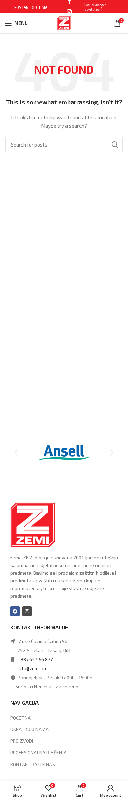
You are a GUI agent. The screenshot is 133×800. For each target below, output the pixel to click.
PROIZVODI (21, 741)
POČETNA (20, 718)
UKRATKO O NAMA (29, 729)
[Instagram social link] (69, 11)
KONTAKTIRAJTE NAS (32, 764)
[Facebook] (15, 611)
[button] (16, 452)
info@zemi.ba (32, 668)
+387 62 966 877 (35, 659)
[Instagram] (27, 611)
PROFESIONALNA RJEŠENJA (38, 752)
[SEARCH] (115, 144)
